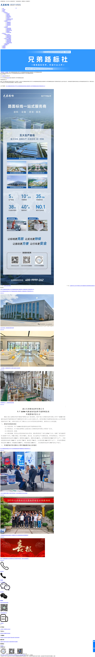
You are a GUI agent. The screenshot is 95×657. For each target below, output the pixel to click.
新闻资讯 (4, 46)
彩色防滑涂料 (17, 637)
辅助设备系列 (8, 37)
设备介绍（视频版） (7, 38)
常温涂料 (8, 14)
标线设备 (6, 27)
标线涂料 (6, 12)
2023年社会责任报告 (7, 285)
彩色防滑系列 (8, 16)
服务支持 (4, 33)
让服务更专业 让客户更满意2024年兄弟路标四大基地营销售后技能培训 (82, 285)
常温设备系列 (8, 36)
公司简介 (2, 629)
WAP (7, 26)
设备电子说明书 (7, 34)
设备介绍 (7, 641)
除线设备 (8, 31)
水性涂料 (8, 17)
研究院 (3, 10)
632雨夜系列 (8, 25)
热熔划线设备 (8, 29)
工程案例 (4, 45)
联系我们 (4, 47)
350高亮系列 (8, 23)
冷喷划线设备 (8, 28)
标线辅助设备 (8, 32)
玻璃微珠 (5, 633)
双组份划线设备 (9, 30)
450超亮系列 (8, 24)
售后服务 (6, 44)
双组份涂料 (8, 15)
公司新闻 (6, 72)
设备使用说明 (6, 43)
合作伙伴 (8, 629)
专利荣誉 (5, 629)
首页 (3, 8)
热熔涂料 (8, 13)
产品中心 (4, 11)
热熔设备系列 (8, 35)
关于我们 (4, 9)
